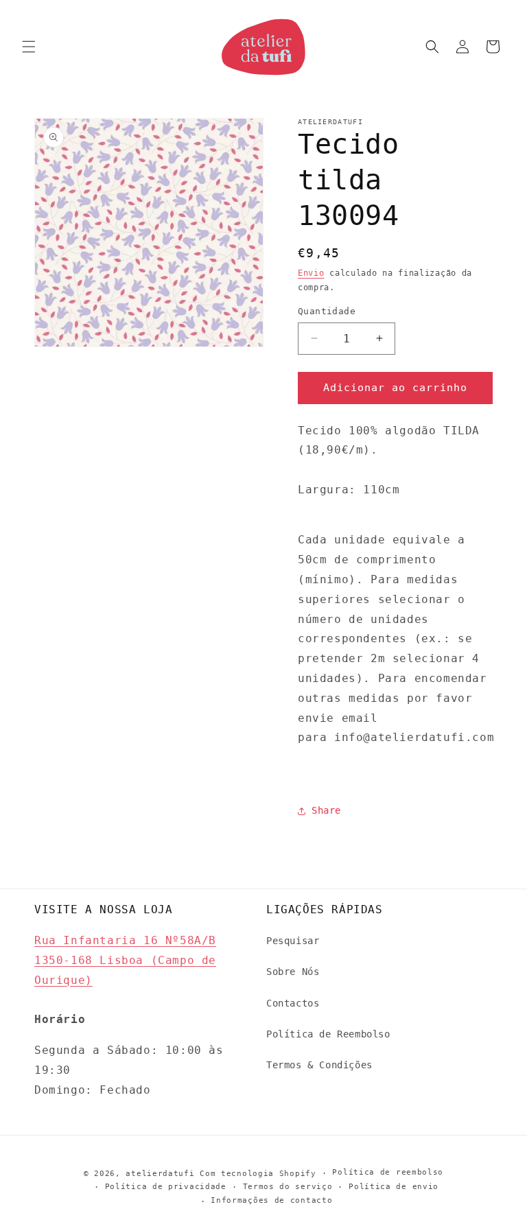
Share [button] (326, 810)
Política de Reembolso (328, 1034)
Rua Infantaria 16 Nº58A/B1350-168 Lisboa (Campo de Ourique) (125, 960)
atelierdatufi (160, 1173)
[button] (29, 47)
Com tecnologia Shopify (258, 1173)
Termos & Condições (319, 1064)
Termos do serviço (288, 1186)
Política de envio (393, 1186)
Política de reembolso (387, 1172)
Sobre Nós (292, 971)
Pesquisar (292, 940)
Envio (311, 273)
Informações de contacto (271, 1200)
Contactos (292, 1003)
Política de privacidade (165, 1186)
